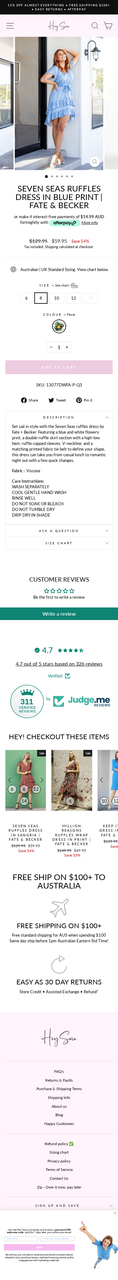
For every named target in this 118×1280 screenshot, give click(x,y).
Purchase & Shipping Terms (59, 1088)
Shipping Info (59, 1097)
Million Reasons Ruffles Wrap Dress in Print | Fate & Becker (71, 835)
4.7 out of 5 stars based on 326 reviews (59, 664)
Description (59, 417)
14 (90, 298)
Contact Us (59, 1178)
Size (54, 285)
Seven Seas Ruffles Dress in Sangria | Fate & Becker (25, 832)
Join (39, 1247)
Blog (59, 1114)
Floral (59, 326)
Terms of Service (59, 1169)
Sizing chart (59, 1152)
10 (56, 298)
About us (59, 1106)
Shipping (51, 247)
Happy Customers (59, 1123)
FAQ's (59, 1071)
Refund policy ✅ (59, 1143)
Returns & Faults (59, 1080)
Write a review (59, 614)
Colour (59, 314)
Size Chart (59, 543)
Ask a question (59, 531)
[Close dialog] (115, 1213)
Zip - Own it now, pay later (59, 1187)
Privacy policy (59, 1161)
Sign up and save (57, 1205)
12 (73, 298)
